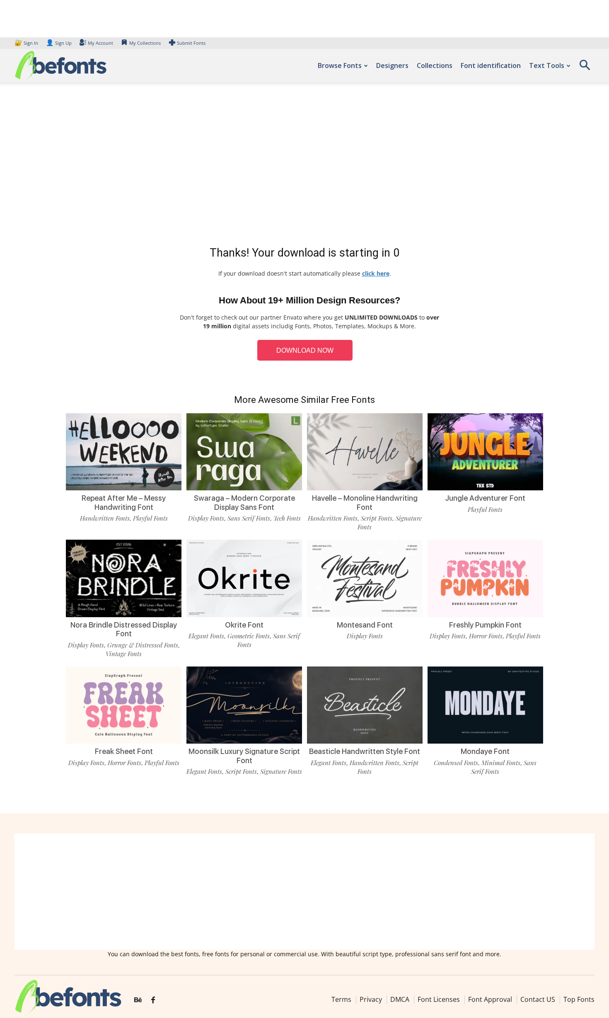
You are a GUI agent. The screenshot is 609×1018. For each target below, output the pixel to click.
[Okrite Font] (244, 578)
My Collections (145, 43)
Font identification (491, 65)
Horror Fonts (486, 636)
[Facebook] (153, 1000)
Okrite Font (244, 624)
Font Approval (490, 999)
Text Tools (546, 65)
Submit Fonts (191, 43)
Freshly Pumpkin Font (485, 624)
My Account (100, 43)
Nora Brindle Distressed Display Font (123, 629)
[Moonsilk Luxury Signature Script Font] (244, 705)
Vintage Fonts (124, 654)
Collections (434, 65)
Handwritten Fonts (105, 518)
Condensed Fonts (456, 763)
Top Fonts (578, 999)
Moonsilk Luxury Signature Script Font (244, 756)
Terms (341, 999)
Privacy (371, 999)
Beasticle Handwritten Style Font (364, 751)
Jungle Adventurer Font (485, 498)
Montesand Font (365, 624)
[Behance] (138, 1000)
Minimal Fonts (500, 763)
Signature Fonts (281, 771)
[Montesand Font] (365, 578)
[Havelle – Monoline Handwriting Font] (365, 451)
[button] (584, 68)
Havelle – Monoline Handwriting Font (365, 502)
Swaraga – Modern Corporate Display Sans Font (244, 502)
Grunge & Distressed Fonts (142, 645)
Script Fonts (376, 518)
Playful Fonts (150, 518)
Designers (392, 65)
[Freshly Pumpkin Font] (485, 578)
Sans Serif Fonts (248, 518)
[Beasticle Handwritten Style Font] (365, 705)
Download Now (305, 350)
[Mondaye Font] (485, 705)
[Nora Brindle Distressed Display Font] (123, 578)
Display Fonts (206, 518)
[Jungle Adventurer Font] (485, 451)
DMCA (399, 999)
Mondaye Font (485, 751)
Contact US (537, 999)
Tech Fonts (287, 518)
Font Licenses (439, 999)
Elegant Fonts (206, 636)
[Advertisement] (304, 166)
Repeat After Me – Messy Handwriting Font (124, 502)
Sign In (27, 43)
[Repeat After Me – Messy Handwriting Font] (123, 451)
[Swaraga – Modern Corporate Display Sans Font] (244, 451)
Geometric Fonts (248, 636)
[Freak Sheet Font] (123, 705)
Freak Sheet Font (124, 751)
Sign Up (59, 43)
